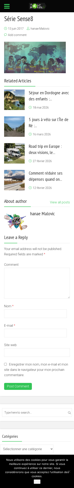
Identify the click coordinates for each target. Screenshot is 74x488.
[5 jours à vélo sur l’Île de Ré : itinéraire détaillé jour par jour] (14, 126)
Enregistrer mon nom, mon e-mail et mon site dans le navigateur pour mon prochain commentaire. (36, 369)
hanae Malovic (40, 28)
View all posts (60, 202)
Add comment (17, 35)
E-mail (9, 326)
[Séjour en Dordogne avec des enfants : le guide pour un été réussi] (14, 100)
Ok (37, 481)
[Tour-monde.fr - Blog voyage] (37, 6)
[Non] (69, 471)
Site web (10, 345)
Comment (11, 265)
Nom (9, 306)
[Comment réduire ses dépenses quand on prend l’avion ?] (14, 180)
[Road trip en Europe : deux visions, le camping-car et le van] (14, 153)
